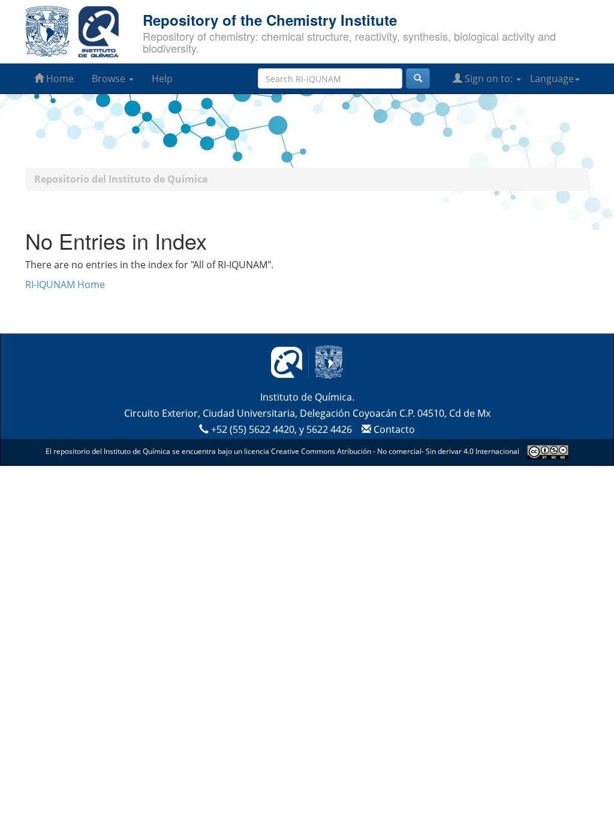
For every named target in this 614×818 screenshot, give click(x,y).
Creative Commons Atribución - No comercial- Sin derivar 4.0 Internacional (395, 451)
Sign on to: (488, 78)
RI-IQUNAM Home (65, 284)
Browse (110, 78)
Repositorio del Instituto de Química (121, 179)
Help (162, 78)
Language (552, 78)
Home (59, 78)
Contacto (393, 429)
